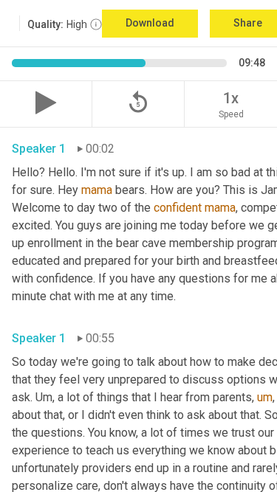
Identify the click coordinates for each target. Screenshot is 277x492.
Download (150, 23)
